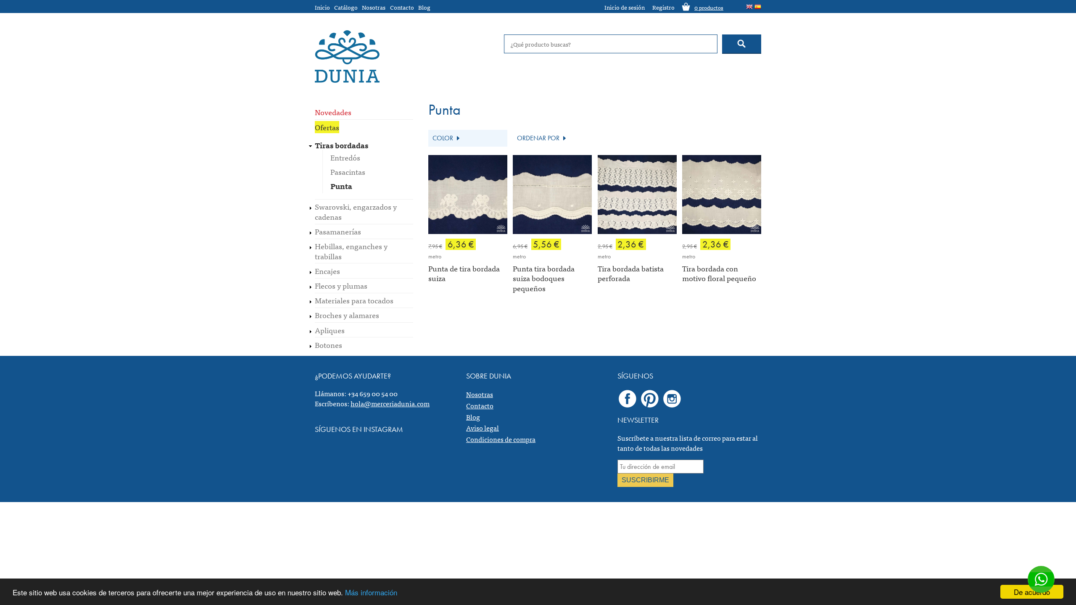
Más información (371, 592)
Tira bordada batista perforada (631, 273)
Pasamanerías (338, 231)
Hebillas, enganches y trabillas (351, 251)
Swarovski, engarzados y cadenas (356, 211)
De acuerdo (1032, 592)
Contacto (402, 7)
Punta (341, 186)
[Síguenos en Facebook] (627, 398)
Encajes (327, 271)
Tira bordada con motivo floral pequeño (719, 273)
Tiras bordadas (341, 145)
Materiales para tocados (354, 300)
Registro (663, 7)
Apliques (330, 330)
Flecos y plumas (341, 285)
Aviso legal (482, 427)
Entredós (345, 157)
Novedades (333, 112)
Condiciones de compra (500, 439)
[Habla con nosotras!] (1041, 579)
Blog (424, 7)
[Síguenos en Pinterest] (650, 398)
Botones (328, 345)
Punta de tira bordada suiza (464, 273)
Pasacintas (347, 172)
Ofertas (327, 127)
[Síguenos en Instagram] (672, 398)
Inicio (322, 7)
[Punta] (749, 7)
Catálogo (346, 7)
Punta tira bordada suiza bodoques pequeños (544, 278)
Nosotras (373, 7)
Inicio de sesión (624, 7)
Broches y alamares (347, 315)
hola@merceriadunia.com (390, 403)
